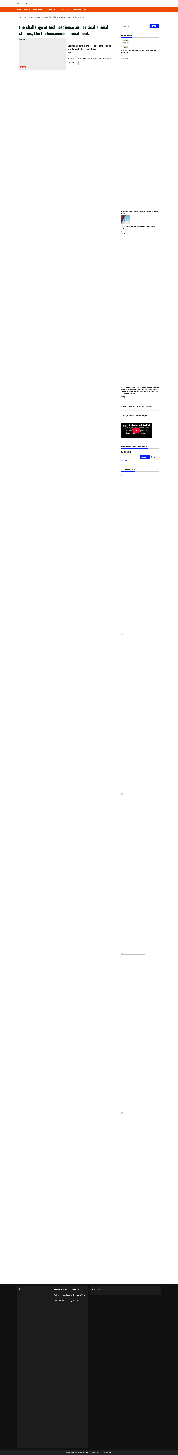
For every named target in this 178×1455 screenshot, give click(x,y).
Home (19, 9)
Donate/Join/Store (79, 9)
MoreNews (96, 1452)
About (26, 9)
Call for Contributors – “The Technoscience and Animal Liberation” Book (42, 54)
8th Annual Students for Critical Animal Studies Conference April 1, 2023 (138, 51)
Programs (63, 9)
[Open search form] (160, 10)
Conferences (50, 9)
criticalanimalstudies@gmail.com (66, 1300)
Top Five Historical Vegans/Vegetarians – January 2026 (137, 406)
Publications (38, 9)
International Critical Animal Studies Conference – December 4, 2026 (139, 212)
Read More (74, 63)
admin (71, 52)
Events (23, 67)
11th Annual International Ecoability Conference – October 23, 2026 (139, 227)
